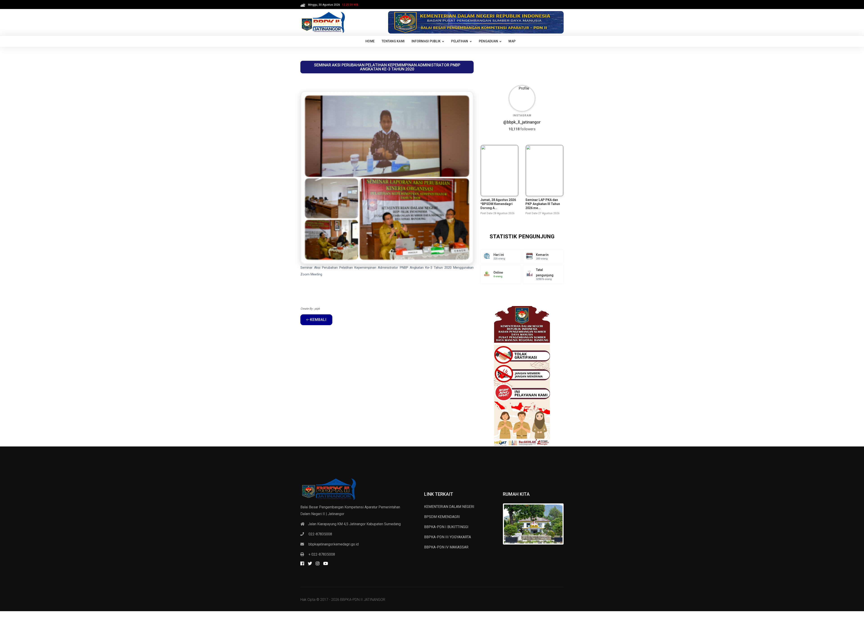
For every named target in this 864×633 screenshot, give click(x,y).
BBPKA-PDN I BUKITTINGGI (446, 527)
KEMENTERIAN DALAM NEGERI (449, 507)
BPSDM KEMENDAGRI (442, 517)
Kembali (318, 320)
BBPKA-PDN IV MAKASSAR (446, 547)
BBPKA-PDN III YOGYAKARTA (447, 537)
